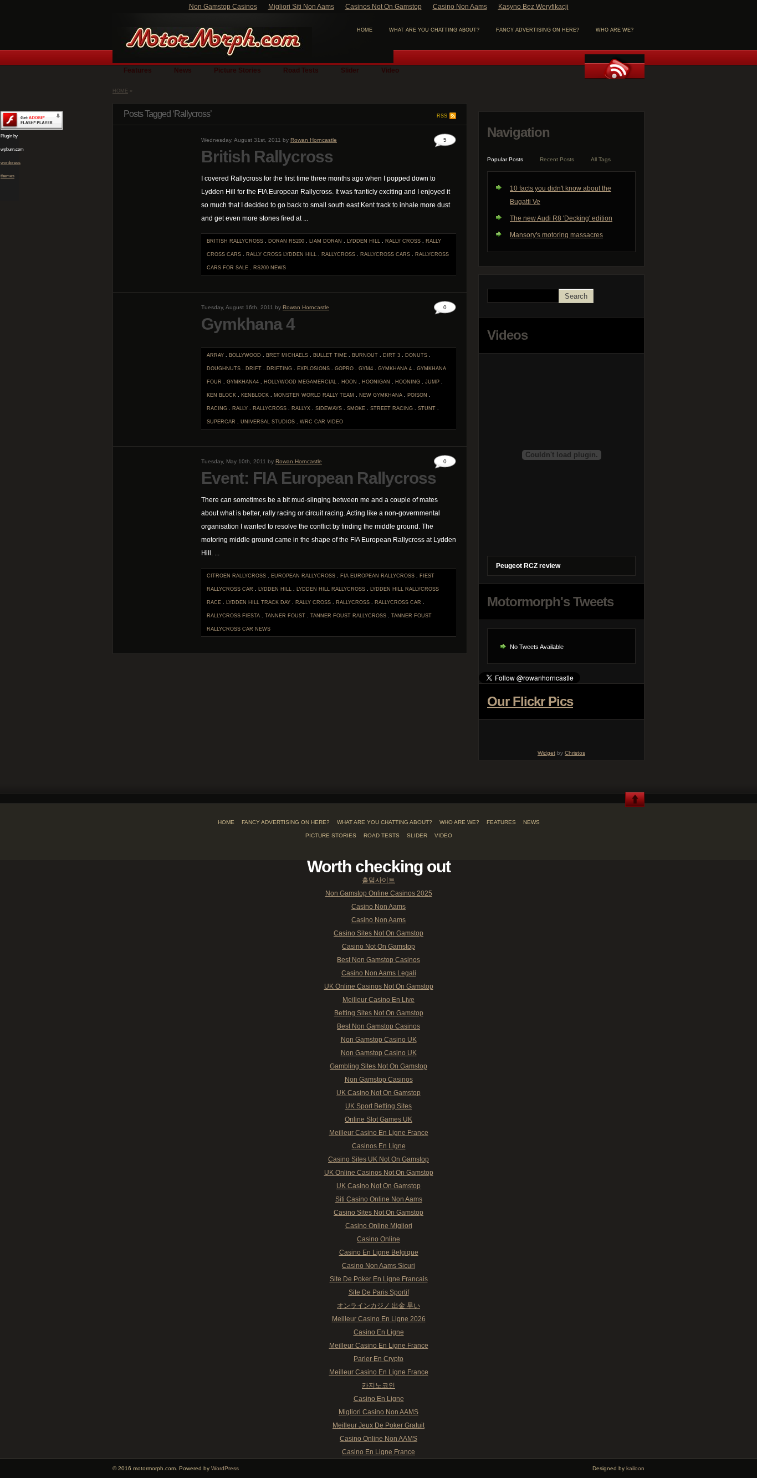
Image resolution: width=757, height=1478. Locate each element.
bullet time (330, 355)
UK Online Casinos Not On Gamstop (378, 986)
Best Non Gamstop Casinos (378, 960)
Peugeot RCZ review (528, 566)
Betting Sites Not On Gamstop (378, 1013)
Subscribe (615, 66)
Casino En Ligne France (378, 1452)
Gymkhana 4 (248, 324)
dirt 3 (391, 355)
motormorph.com (212, 42)
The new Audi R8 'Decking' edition (561, 218)
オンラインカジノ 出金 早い (378, 1306)
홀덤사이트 (378, 880)
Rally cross (403, 241)
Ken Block (221, 395)
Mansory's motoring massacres (556, 235)
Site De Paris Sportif (379, 1292)
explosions (313, 368)
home (364, 30)
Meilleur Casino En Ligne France (378, 1133)
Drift (253, 368)
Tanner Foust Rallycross (348, 615)
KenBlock (255, 395)
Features (138, 70)
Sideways (328, 408)
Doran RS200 (286, 241)
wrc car (312, 422)
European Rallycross (303, 576)
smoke (356, 408)
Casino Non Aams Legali (378, 973)
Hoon (349, 382)
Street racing (391, 408)
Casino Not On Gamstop (378, 946)
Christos (575, 753)
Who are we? (614, 30)
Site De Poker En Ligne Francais (379, 1279)
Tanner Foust (285, 615)
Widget (546, 753)
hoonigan (376, 382)
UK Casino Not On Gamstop (378, 1093)
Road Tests (301, 70)
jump (432, 382)
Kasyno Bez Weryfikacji (533, 7)
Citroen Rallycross (236, 576)
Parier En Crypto (378, 1359)
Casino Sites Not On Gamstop (378, 933)
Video (390, 70)
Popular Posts (505, 159)
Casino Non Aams (460, 7)
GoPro (344, 368)
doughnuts (224, 368)
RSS (442, 116)
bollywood (245, 355)
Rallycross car (398, 602)
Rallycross (338, 254)
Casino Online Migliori (378, 1226)
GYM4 (366, 368)
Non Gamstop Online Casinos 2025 (378, 893)
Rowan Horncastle (313, 140)
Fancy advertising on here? (537, 30)
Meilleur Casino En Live (378, 1000)
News (183, 70)
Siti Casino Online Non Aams (378, 1199)
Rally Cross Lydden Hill (281, 254)
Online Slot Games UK (378, 1119)
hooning (407, 382)
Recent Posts (557, 159)
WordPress (225, 1468)
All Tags (601, 159)
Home (120, 91)
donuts (416, 355)
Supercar (221, 422)
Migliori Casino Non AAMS (378, 1412)
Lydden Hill (363, 241)
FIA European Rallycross (377, 576)
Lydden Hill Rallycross (330, 589)
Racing (217, 408)
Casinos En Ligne (379, 1146)
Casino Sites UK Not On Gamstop (378, 1159)
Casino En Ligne (379, 1332)
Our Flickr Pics (530, 701)
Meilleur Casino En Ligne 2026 (379, 1319)
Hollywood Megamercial (300, 382)
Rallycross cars (385, 254)
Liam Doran (325, 241)
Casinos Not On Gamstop (383, 7)
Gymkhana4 (243, 382)
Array (215, 355)
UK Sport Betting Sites (378, 1106)
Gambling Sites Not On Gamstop (378, 1066)
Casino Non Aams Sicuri (378, 1266)
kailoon (635, 1468)
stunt (427, 408)
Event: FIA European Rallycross (318, 478)
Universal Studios (268, 422)
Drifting (279, 368)
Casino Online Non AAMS (378, 1439)
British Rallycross (267, 156)
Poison (417, 395)
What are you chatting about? (434, 30)
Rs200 (261, 267)
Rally (240, 408)
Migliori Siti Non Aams (301, 7)
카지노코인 (378, 1385)
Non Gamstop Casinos (223, 7)
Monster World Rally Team (314, 395)
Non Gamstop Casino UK (379, 1040)
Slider (350, 70)
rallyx (300, 408)
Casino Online (378, 1239)
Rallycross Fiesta (233, 615)
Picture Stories (237, 70)
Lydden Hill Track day (258, 602)
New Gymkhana (380, 395)
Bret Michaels (287, 355)
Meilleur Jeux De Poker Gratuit (378, 1425)
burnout (365, 355)
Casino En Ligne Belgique (378, 1252)
